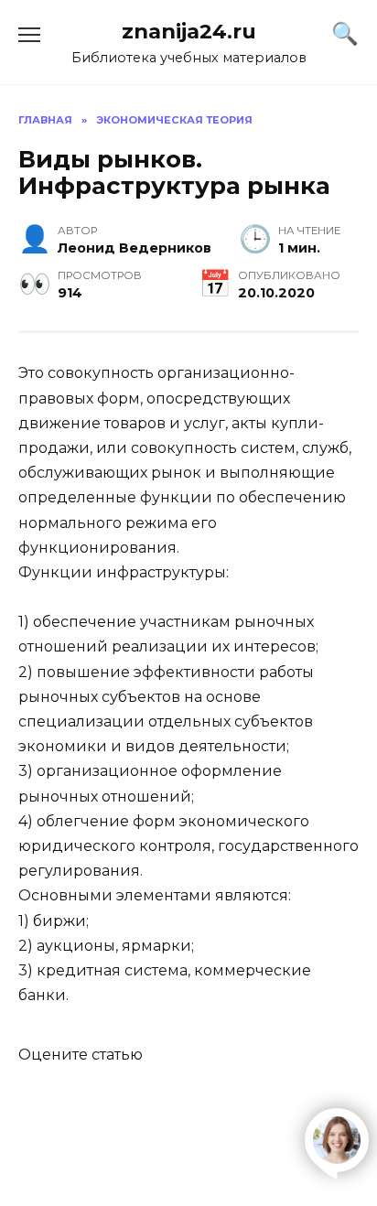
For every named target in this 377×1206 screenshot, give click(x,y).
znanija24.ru (189, 31)
